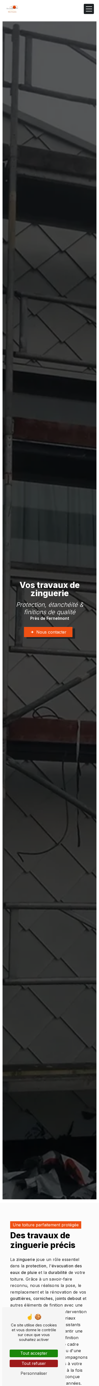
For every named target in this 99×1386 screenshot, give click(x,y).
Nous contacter (51, 632)
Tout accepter (33, 1353)
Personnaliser (34, 1373)
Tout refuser (34, 1363)
